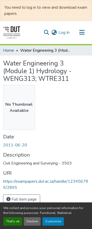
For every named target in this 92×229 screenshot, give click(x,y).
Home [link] (8, 50)
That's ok (12, 221)
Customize (53, 221)
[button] (11, 32)
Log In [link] (64, 32)
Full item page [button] (23, 199)
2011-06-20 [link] (15, 145)
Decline (32, 221)
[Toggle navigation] (82, 32)
